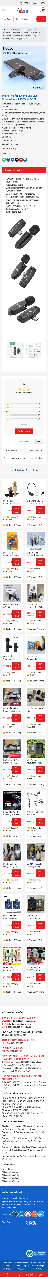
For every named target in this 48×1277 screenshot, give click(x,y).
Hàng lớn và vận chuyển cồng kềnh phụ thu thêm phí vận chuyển (23, 1157)
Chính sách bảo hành (10, 1178)
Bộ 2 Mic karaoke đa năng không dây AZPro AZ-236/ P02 (35, 865)
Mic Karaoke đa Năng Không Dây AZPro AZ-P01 (10, 865)
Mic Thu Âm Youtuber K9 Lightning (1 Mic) (10, 658)
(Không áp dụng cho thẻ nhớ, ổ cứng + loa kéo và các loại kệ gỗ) (22, 1114)
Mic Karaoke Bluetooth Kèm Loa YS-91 (11, 969)
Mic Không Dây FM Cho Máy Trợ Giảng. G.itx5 (35, 502)
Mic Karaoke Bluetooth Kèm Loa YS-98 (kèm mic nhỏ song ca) (35, 554)
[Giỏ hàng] (43, 10)
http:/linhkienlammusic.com (23, 1021)
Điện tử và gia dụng (23, 30)
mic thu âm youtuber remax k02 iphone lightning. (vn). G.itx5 (34, 917)
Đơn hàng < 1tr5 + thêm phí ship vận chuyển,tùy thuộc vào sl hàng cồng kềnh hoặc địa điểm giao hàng (21, 1141)
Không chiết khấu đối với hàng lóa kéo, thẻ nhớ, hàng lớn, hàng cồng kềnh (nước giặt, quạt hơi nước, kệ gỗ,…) (23, 1101)
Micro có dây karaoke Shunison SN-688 (11, 554)
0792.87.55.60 (15, 1204)
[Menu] (3, 10)
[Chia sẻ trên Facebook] (8, 160)
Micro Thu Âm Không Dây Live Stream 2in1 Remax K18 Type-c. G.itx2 (12, 917)
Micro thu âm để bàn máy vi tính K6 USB (12, 813)
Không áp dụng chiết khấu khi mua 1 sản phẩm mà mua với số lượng (21, 1108)
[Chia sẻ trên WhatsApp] (4, 160)
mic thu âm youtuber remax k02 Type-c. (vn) (34, 761)
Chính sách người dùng (11, 1175)
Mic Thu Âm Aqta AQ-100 (11, 606)
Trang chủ (7, 30)
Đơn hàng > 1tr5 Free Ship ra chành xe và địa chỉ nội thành (23, 1133)
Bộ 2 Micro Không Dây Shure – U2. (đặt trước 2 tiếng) (12, 761)
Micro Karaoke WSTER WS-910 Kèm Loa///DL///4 (34, 969)
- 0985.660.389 (28, 1204)
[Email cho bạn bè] (17, 160)
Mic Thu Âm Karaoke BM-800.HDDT (32, 658)
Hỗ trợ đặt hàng (8, 1169)
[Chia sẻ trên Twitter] (13, 160)
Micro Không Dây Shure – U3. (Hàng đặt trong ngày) (11, 709)
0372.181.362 (17, 1043)
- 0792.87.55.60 (27, 1027)
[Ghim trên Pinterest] (21, 160)
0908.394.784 (16, 1051)
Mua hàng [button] (17, 510)
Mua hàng (40, 614)
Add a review (24, 431)
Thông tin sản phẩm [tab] (13, 170)
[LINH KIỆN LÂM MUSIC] (22, 10)
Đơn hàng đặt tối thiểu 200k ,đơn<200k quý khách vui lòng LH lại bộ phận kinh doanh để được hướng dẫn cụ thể (24, 1150)
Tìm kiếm (41, 19)
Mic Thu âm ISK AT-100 (35, 709)
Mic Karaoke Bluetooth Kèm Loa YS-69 (11, 502)
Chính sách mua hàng (11, 1172)
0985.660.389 (14, 1027)
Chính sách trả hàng (10, 1181)
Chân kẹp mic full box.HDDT (35, 813)
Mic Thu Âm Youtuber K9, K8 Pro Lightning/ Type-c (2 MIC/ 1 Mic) (35, 606)
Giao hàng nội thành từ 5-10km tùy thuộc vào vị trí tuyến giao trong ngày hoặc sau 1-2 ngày (22, 1127)
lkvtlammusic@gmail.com (20, 1024)
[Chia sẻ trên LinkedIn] (25, 160)
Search (40, 441)
